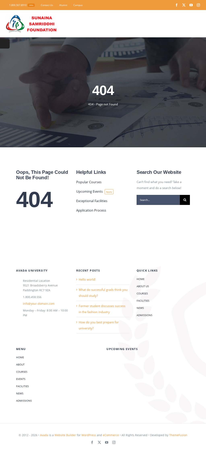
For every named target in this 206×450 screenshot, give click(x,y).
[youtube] (191, 5)
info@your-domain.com (39, 303)
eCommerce (111, 435)
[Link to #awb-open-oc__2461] (5, 44)
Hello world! (87, 279)
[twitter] (183, 5)
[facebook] (176, 5)
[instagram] (198, 5)
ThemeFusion (178, 435)
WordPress (88, 435)
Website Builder (65, 435)
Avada (44, 435)
